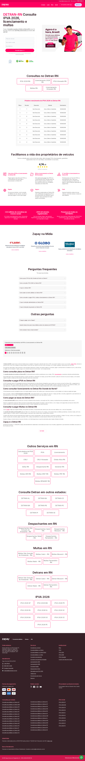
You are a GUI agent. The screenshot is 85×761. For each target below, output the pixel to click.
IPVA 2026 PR (59, 603)
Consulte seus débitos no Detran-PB (39, 725)
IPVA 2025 (61, 652)
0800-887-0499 (8, 666)
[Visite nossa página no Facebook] (34, 687)
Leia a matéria (15, 249)
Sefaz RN (25, 467)
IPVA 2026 (61, 654)
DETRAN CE (59, 498)
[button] (42, 278)
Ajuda (56, 4)
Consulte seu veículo (35, 647)
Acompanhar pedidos (65, 4)
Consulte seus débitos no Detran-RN (39, 708)
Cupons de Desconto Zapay (65, 659)
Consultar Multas (34, 666)
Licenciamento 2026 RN (42, 81)
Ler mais (42, 430)
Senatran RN (59, 467)
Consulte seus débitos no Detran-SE (39, 730)
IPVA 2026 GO (42, 617)
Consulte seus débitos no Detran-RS (39, 706)
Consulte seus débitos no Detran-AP (10, 716)
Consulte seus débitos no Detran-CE (10, 714)
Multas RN (34, 88)
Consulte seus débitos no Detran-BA (39, 711)
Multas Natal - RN (34, 561)
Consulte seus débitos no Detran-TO (10, 732)
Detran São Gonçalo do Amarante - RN (25, 578)
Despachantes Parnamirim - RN (51, 537)
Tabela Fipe (33, 673)
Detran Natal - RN (34, 586)
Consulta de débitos (17, 639)
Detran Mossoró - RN (59, 579)
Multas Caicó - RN (42, 554)
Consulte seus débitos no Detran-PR (10, 707)
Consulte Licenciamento (36, 657)
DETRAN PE (59, 505)
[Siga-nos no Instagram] (37, 687)
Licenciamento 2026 (35, 664)
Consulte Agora (19, 50)
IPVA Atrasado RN (59, 81)
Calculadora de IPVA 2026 (25, 452)
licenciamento (58, 374)
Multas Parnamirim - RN (51, 561)
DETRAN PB (42, 505)
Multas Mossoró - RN (59, 554)
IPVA (42, 452)
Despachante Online (35, 669)
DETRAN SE (51, 513)
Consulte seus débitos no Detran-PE (10, 711)
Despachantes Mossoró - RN (59, 530)
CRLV (25, 460)
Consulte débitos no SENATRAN (38, 652)
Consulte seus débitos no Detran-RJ (39, 701)
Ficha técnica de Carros (36, 676)
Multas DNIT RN (42, 474)
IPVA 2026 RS (25, 610)
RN (31, 639)
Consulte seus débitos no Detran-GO (11, 721)
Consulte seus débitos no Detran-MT (11, 723)
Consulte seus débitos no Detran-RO (39, 727)
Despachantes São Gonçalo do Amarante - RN (25, 530)
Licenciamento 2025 (35, 662)
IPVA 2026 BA (25, 617)
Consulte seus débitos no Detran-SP (39, 704)
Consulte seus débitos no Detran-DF (10, 702)
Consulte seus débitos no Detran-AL (39, 718)
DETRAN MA (25, 505)
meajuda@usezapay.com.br (10, 670)
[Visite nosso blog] (31, 687)
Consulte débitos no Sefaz (36, 654)
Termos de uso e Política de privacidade (23, 54)
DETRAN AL (25, 498)
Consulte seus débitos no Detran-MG (11, 704)
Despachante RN (42, 467)
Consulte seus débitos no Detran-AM (39, 715)
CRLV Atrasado (42, 460)
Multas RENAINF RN (42, 481)
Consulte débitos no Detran (36, 650)
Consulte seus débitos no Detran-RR (10, 730)
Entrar (77, 4)
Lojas (48, 4)
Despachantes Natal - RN (34, 537)
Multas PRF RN (59, 474)
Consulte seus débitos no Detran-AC (10, 718)
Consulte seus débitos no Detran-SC (10, 709)
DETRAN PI (34, 513)
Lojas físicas (7, 663)
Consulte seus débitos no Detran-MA (39, 720)
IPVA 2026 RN (25, 81)
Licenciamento (59, 452)
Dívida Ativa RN (59, 460)
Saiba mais (49, 741)
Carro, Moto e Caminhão (10, 347)
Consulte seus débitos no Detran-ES (39, 713)
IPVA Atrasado (62, 657)
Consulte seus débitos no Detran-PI (10, 728)
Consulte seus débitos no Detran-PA (10, 725)
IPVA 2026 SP (25, 603)
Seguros (32, 678)
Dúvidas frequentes (8, 668)
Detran (26, 639)
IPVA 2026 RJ (42, 610)
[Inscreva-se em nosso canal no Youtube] (41, 687)
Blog (52, 4)
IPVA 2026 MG (42, 603)
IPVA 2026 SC (59, 610)
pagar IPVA (73, 364)
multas (7, 409)
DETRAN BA (42, 498)
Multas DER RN (25, 474)
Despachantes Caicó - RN (42, 530)
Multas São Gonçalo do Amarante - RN (25, 554)
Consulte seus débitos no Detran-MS (39, 722)
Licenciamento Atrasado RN (51, 88)
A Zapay (43, 4)
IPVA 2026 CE (59, 617)
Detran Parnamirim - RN (51, 586)
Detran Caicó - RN (42, 579)
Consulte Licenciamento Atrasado (38, 659)
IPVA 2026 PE (42, 625)
